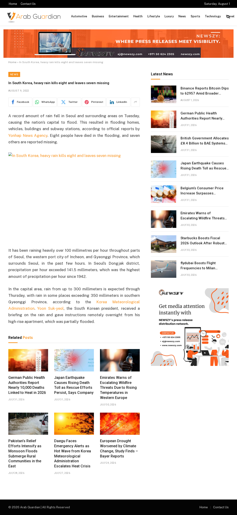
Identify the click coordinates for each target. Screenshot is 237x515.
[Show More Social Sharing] (135, 102)
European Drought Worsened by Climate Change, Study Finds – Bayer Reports (119, 448)
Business (98, 16)
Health (138, 16)
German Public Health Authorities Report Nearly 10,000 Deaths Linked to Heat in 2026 (27, 385)
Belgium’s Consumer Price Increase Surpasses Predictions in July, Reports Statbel (203, 191)
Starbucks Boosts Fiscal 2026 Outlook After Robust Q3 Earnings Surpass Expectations (203, 241)
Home (13, 4)
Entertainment (119, 16)
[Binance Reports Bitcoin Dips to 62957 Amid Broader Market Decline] (163, 94)
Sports (195, 16)
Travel (230, 16)
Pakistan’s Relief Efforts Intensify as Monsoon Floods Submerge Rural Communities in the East (24, 453)
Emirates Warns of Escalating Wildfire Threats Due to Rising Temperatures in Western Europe (118, 387)
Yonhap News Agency (27, 135)
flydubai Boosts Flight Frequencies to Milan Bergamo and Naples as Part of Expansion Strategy (204, 266)
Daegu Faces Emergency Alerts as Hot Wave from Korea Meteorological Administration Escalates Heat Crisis (72, 453)
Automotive (79, 16)
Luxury (169, 16)
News (182, 16)
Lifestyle (153, 16)
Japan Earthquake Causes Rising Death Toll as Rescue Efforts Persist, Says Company (74, 385)
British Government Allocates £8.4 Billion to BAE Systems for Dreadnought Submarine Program (205, 141)
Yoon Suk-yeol (50, 308)
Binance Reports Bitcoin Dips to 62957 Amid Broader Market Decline (205, 91)
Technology (213, 16)
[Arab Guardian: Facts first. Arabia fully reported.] (34, 17)
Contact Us (28, 4)
